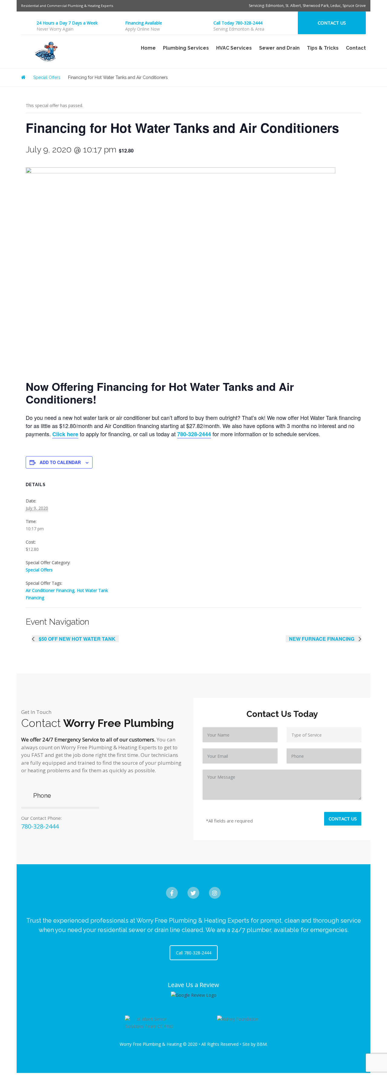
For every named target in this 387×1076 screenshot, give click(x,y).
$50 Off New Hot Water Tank (76, 638)
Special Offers (39, 570)
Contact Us (332, 23)
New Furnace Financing (322, 638)
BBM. (262, 1044)
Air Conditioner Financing (50, 590)
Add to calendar (60, 462)
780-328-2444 (194, 434)
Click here (65, 434)
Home (148, 48)
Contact (356, 48)
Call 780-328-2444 (193, 953)
